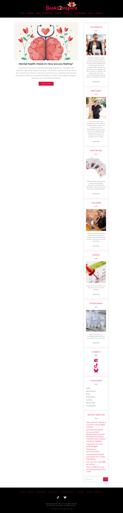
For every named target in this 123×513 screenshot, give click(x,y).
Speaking (53, 492)
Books (88, 394)
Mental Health (90, 403)
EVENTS (80, 492)
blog (89, 492)
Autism (88, 388)
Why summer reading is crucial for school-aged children (96, 424)
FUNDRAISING (67, 492)
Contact (98, 492)
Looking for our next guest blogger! (94, 445)
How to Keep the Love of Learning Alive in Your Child (96, 469)
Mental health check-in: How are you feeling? (46, 63)
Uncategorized (91, 406)
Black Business (91, 391)
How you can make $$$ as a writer (95, 463)
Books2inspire (90, 397)
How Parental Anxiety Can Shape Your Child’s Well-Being (95, 456)
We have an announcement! (92, 450)
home (22, 492)
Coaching (89, 400)
